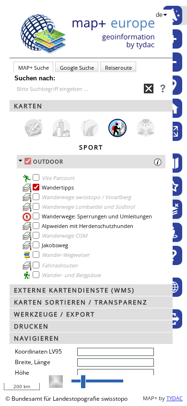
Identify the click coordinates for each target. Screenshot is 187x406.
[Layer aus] (172, 209)
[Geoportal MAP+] (172, 287)
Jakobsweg (55, 245)
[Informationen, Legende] (27, 197)
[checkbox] (27, 161)
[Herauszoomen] (172, 62)
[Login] (172, 319)
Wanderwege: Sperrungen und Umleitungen (97, 216)
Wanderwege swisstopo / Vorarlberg (86, 197)
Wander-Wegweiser (65, 254)
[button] (91, 106)
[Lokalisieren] (172, 85)
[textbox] (80, 89)
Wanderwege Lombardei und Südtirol (88, 206)
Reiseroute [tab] (118, 67)
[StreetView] (172, 232)
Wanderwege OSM (64, 235)
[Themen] (172, 186)
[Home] (172, 108)
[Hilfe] (172, 255)
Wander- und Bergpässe (71, 275)
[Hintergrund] (172, 163)
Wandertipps (58, 187)
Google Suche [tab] (77, 67)
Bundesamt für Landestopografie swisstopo (70, 398)
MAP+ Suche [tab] (33, 67)
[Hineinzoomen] (172, 39)
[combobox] (79, 89)
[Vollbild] (172, 131)
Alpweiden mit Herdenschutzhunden (87, 225)
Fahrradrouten (60, 265)
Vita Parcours (58, 177)
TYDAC (174, 398)
